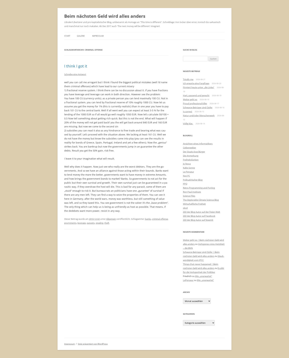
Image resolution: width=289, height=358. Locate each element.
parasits (91, 222)
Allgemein (111, 218)
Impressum (98, 35)
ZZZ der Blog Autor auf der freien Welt (201, 211)
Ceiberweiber (189, 147)
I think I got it (75, 65)
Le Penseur (188, 171)
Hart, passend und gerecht (196, 95)
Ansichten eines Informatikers (198, 143)
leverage (81, 222)
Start (67, 35)
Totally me (188, 79)
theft (106, 222)
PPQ (185, 183)
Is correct (187, 111)
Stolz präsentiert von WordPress (93, 343)
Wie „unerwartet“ (203, 276)
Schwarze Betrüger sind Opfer (197, 107)
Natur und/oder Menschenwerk (199, 115)
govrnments (70, 222)
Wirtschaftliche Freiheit (194, 203)
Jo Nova (187, 163)
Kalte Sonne (189, 167)
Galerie (81, 35)
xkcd (185, 207)
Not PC (186, 175)
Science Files (189, 195)
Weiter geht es (190, 99)
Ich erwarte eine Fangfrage (196, 83)
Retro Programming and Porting (199, 187)
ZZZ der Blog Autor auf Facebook (199, 215)
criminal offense (160, 218)
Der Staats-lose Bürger (194, 151)
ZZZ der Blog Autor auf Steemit (198, 219)
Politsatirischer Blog (193, 179)
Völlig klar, (188, 123)
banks (148, 218)
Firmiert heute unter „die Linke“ (198, 87)
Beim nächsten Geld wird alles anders (104, 16)
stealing (99, 222)
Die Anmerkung (190, 155)
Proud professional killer (195, 103)
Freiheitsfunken (191, 159)
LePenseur (188, 280)
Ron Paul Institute (192, 191)
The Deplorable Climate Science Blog (201, 199)
